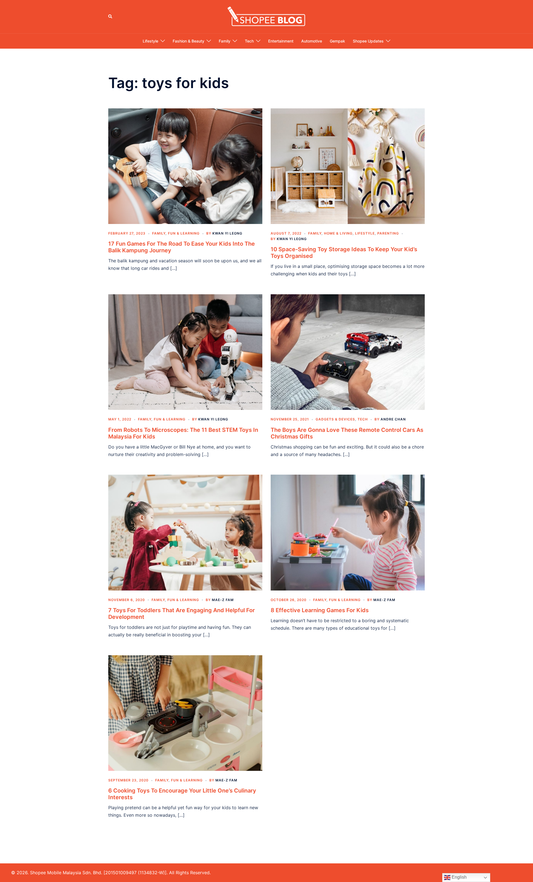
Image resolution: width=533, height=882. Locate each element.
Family (224, 41)
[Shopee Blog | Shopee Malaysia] (266, 16)
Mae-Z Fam (223, 600)
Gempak (337, 41)
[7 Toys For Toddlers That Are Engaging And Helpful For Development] (185, 532)
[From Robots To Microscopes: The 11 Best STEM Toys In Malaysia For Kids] (185, 352)
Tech (249, 41)
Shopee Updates (368, 41)
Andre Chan (393, 419)
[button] (110, 16)
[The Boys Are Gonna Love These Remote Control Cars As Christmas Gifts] (348, 352)
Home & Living (338, 233)
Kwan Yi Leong (227, 233)
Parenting (388, 233)
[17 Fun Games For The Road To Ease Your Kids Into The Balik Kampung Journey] (185, 165)
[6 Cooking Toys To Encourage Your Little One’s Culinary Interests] (185, 712)
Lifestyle (150, 41)
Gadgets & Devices (335, 419)
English (459, 877)
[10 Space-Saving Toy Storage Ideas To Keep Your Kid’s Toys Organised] (348, 165)
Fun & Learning (184, 233)
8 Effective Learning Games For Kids (320, 610)
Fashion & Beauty (188, 41)
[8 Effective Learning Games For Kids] (348, 532)
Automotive (311, 41)
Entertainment (280, 41)
